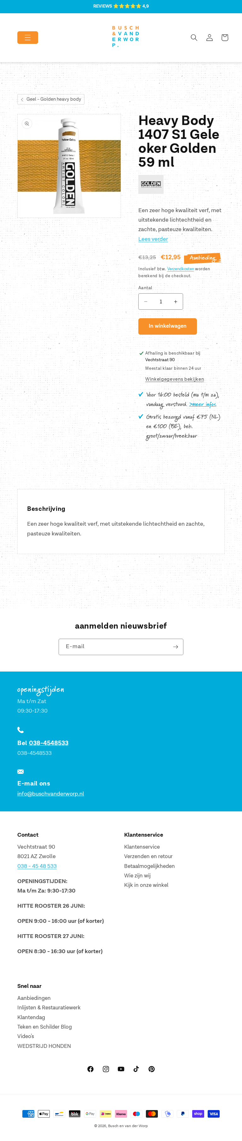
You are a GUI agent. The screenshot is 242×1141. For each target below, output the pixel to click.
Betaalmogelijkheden (149, 866)
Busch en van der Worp (128, 1126)
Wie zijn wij (137, 876)
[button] (22, 37)
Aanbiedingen (34, 998)
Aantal (145, 287)
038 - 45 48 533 (37, 866)
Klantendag (31, 1017)
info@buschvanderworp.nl (50, 794)
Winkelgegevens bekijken (174, 379)
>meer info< (202, 404)
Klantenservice (142, 847)
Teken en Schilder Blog (44, 1027)
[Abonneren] (175, 647)
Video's (25, 1036)
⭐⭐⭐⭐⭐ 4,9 (131, 6)
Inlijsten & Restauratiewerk (49, 1008)
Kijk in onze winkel (146, 885)
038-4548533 (48, 743)
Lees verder (153, 239)
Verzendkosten (180, 269)
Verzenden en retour (148, 856)
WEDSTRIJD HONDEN (44, 1046)
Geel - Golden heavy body (53, 99)
